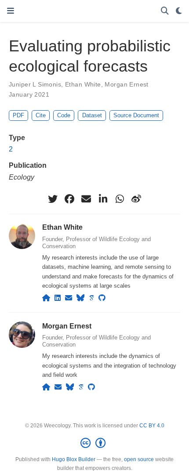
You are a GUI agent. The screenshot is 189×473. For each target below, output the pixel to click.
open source (139, 459)
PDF (18, 115)
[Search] (165, 11)
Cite (41, 115)
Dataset (92, 115)
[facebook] (69, 199)
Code (63, 115)
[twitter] (52, 199)
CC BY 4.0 (151, 425)
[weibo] (136, 199)
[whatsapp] (119, 199)
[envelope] (86, 199)
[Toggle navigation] (10, 11)
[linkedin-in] (102, 199)
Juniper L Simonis (35, 84)
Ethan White (83, 84)
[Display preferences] (179, 11)
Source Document (136, 115)
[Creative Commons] (94, 443)
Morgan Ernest (126, 84)
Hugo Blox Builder (73, 459)
